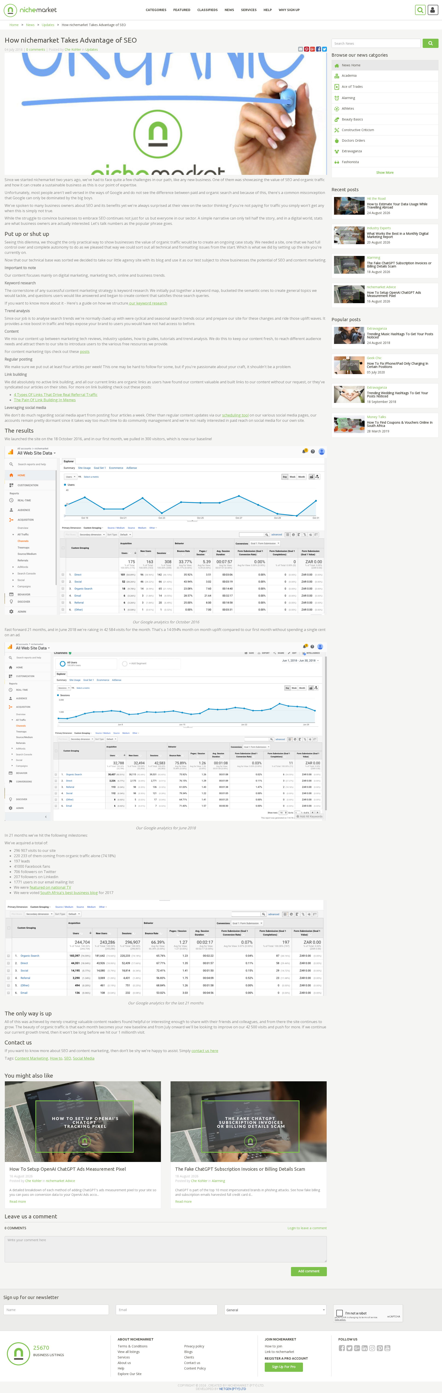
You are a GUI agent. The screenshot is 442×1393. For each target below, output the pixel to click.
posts (85, 351)
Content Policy (195, 1368)
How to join (273, 1346)
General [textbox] (232, 1310)
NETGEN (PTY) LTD (232, 1389)
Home (14, 25)
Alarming (218, 1181)
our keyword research (147, 303)
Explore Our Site (130, 1374)
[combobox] (275, 1310)
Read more (17, 1201)
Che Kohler (73, 49)
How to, (56, 1058)
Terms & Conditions (133, 1346)
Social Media (83, 1058)
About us (124, 1363)
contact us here (205, 1050)
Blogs (188, 1351)
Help (121, 1368)
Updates (48, 25)
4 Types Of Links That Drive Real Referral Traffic (55, 394)
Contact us (192, 1363)
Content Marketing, (32, 1058)
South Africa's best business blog (69, 892)
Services (124, 1357)
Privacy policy (194, 1346)
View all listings (129, 1351)
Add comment (309, 1271)
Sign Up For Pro (284, 1366)
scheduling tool (235, 415)
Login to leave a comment (307, 1228)
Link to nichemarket (279, 1351)
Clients (189, 1357)
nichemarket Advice (60, 1181)
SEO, (68, 1058)
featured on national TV (50, 887)
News (30, 25)
